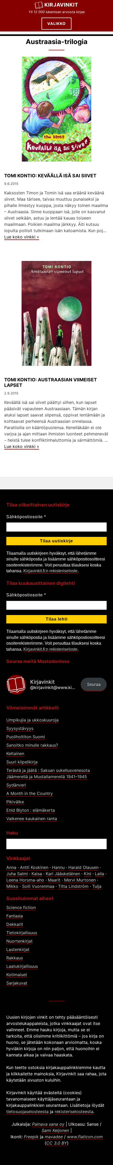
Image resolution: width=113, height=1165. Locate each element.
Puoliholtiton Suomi (25, 736)
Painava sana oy (48, 1124)
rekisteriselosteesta (74, 1111)
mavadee (54, 1136)
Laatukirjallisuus (22, 966)
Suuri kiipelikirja (22, 762)
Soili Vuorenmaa (38, 886)
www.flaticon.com (85, 1136)
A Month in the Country (29, 793)
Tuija (96, 886)
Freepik (31, 1136)
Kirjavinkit (61, 5)
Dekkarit (14, 924)
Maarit (54, 880)
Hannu (58, 867)
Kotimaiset (16, 974)
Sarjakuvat (16, 983)
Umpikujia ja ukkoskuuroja (32, 720)
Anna (11, 867)
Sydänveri (16, 785)
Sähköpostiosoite (26, 517)
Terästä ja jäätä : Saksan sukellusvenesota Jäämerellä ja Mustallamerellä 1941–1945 (48, 773)
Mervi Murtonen (80, 880)
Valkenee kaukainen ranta (31, 818)
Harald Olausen (83, 867)
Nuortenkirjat (19, 941)
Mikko (12, 886)
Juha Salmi (17, 873)
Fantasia (14, 915)
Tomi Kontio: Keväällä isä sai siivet (50, 175)
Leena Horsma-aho (25, 880)
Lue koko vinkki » (21, 236)
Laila (99, 873)
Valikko (56, 23)
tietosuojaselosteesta (27, 1111)
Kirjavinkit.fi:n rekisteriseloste (50, 571)
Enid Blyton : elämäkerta (30, 810)
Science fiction (21, 907)
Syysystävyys (19, 728)
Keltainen (15, 753)
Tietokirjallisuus (21, 932)
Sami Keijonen (55, 1130)
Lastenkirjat (17, 949)
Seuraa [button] (94, 684)
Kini (87, 873)
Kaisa (37, 873)
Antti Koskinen (34, 867)
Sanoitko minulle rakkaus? (32, 745)
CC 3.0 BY (56, 1143)
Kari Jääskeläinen (63, 873)
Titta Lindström (73, 886)
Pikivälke (15, 801)
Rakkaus (14, 957)
